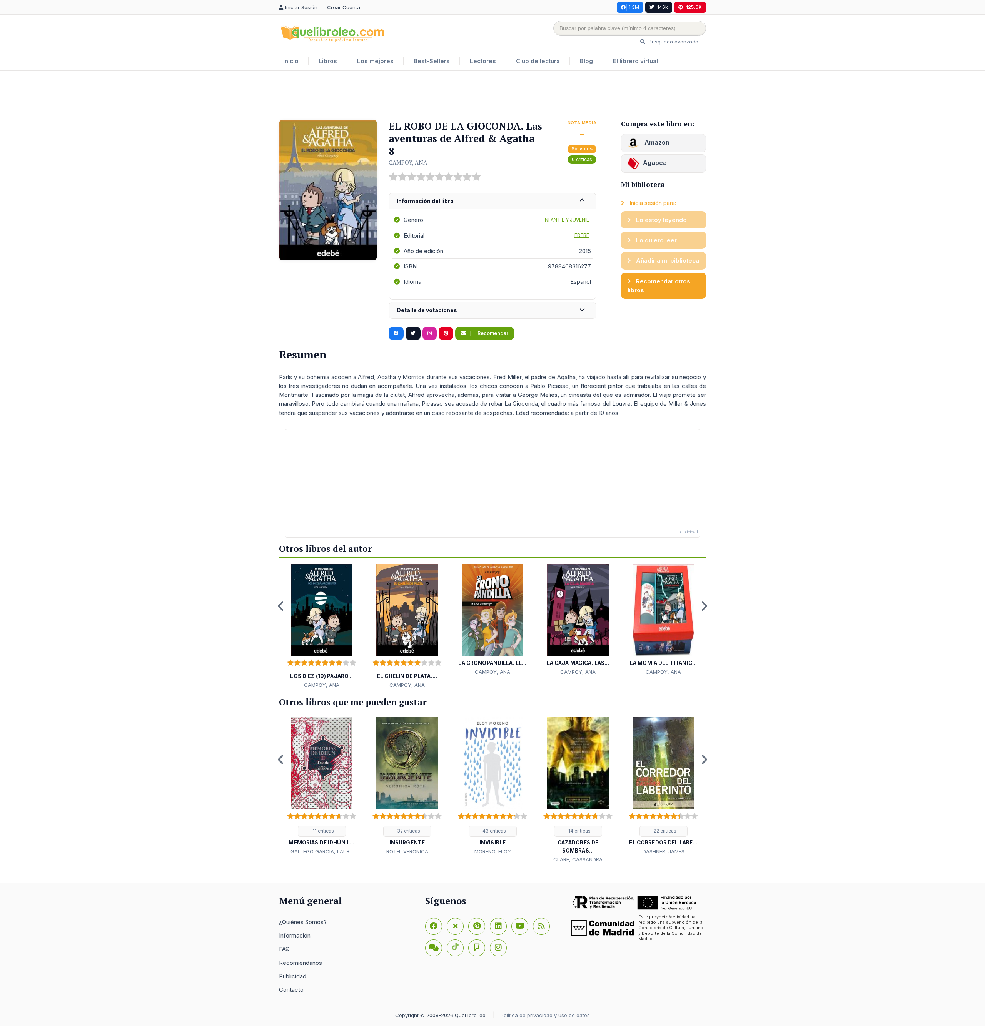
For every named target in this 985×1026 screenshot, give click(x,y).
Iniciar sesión (302, 7)
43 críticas (493, 831)
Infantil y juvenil (566, 220)
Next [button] (704, 606)
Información (295, 935)
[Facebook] (433, 926)
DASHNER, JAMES (663, 851)
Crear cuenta (343, 7)
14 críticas (579, 831)
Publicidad (292, 976)
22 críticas (664, 831)
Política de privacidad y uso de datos (545, 1015)
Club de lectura (538, 61)
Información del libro (425, 201)
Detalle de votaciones (427, 310)
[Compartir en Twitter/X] (413, 333)
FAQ (284, 949)
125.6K (694, 7)
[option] (321, 626)
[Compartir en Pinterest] (446, 333)
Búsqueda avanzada (672, 41)
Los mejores (375, 61)
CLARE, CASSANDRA (578, 859)
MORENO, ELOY (492, 851)
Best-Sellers (432, 61)
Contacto (291, 989)
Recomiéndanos (300, 962)
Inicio (291, 61)
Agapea (655, 163)
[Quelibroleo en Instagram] (429, 333)
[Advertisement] (492, 95)
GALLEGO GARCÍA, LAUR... (321, 851)
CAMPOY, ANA (408, 162)
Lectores (483, 61)
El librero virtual (635, 61)
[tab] (492, 201)
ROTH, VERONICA (407, 851)
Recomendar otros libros (659, 286)
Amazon (656, 142)
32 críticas (408, 831)
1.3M (634, 7)
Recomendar (492, 333)
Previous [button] (281, 606)
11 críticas (323, 831)
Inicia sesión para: (652, 203)
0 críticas (582, 159)
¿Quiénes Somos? (303, 922)
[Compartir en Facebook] (396, 333)
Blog (586, 61)
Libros (328, 61)
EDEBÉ (581, 235)
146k (662, 7)
